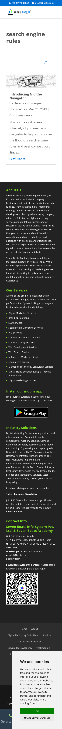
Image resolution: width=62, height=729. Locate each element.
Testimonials (43, 647)
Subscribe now (14, 511)
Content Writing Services (21, 342)
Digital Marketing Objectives (22, 635)
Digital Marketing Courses (22, 380)
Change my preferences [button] (37, 717)
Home (24, 628)
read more (17, 158)
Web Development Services (22, 347)
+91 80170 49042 (33, 551)
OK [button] (37, 711)
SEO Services (15, 322)
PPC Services (15, 332)
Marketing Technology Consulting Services (30, 366)
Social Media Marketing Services (25, 327)
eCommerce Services (19, 361)
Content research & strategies (24, 337)
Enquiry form (13, 558)
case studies (42, 488)
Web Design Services (19, 352)
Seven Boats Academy (20, 647)
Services (46, 635)
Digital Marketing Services (22, 313)
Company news (20, 115)
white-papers (24, 488)
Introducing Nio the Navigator (25, 96)
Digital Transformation (20, 371)
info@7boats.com (18, 555)
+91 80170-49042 (17, 543)
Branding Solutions (18, 317)
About (34, 628)
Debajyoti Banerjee (27, 103)
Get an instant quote (29, 641)
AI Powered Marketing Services (24, 357)
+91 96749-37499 (37, 543)
